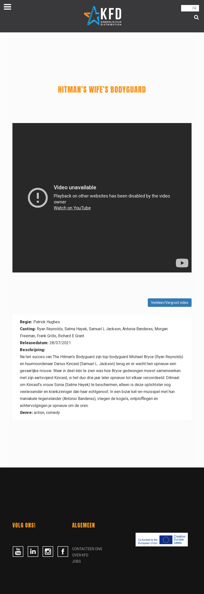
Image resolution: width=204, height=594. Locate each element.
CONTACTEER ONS (87, 549)
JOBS (76, 561)
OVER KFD (80, 555)
